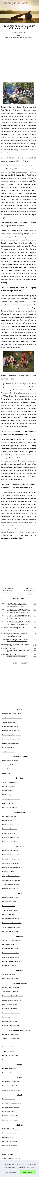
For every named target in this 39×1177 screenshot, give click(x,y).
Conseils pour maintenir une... (11, 1013)
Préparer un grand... (8, 1099)
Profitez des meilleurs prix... (10, 1047)
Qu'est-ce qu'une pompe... (10, 1021)
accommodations (6, 267)
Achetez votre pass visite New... (11, 1158)
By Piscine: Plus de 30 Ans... (10, 1004)
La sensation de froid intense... (11, 1085)
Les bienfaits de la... (8, 790)
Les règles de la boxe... (9, 1111)
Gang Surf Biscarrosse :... (10, 1068)
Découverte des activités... (10, 1141)
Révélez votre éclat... (8, 803)
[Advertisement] (19, 59)
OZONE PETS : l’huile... (9, 722)
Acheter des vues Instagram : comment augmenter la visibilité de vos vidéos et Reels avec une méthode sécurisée (19, 623)
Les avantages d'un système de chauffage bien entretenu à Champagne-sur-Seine (17, 635)
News (18, 35)
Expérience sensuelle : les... (10, 953)
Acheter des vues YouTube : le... (12, 718)
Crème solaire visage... (9, 782)
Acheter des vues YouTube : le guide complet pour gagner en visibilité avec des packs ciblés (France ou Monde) (18, 611)
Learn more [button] (30, 1167)
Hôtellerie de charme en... (10, 1133)
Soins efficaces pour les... (10, 769)
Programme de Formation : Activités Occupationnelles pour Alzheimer (17, 640)
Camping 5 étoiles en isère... (11, 876)
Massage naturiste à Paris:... (11, 948)
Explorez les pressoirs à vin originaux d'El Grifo (18, 644)
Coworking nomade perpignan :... (12, 867)
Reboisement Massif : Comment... (12, 996)
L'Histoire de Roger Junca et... (11, 824)
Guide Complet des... (8, 1137)
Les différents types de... (9, 965)
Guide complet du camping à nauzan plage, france (7, 590)
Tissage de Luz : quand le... (10, 991)
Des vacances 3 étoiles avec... (11, 854)
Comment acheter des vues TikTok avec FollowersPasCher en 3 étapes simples (18, 629)
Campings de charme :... (9, 871)
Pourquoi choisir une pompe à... (11, 1000)
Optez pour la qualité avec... (10, 1034)
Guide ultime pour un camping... (12, 880)
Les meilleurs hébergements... (11, 859)
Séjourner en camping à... (10, 1145)
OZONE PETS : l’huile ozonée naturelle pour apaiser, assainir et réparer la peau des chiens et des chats (19, 617)
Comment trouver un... (9, 786)
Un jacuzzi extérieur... (8, 914)
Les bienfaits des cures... (9, 833)
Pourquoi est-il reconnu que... (11, 837)
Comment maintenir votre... (10, 1055)
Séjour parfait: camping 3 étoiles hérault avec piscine (29, 591)
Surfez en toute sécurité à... (10, 1073)
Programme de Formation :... (11, 739)
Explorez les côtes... (8, 773)
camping (20, 492)
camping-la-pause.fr (19, 32)
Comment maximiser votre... (10, 888)
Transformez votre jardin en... (11, 910)
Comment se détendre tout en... (11, 961)
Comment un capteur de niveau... (12, 1060)
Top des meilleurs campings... (11, 884)
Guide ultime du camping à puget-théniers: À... (18, 37)
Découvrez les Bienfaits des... (11, 816)
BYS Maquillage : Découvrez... (11, 795)
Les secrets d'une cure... (9, 829)
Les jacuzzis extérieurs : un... (11, 918)
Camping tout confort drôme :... (11, 863)
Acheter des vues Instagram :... (11, 726)
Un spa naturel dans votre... (10, 931)
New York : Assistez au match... (11, 1103)
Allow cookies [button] (27, 1172)
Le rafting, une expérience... (10, 1120)
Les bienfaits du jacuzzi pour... (11, 901)
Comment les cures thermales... (11, 841)
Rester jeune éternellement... (11, 1090)
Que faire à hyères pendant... (11, 850)
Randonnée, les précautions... (11, 1115)
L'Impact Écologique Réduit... (11, 987)
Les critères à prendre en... (10, 1008)
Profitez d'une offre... (8, 906)
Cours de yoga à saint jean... (11, 799)
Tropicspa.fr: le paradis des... (11, 1038)
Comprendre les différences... (11, 927)
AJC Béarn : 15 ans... (8, 752)
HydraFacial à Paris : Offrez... (11, 897)
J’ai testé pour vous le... (9, 974)
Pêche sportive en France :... (11, 760)
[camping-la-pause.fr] (19, 11)
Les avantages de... (8, 1017)
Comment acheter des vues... (11, 730)
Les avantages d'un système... (11, 735)
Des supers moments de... (10, 807)
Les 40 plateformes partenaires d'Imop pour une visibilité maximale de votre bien (18, 650)
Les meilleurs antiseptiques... (11, 1081)
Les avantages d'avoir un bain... (11, 923)
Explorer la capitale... (8, 1154)
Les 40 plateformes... (8, 747)
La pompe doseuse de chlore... (11, 1025)
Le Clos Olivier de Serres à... (11, 1129)
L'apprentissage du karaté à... (11, 1107)
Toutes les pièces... (8, 1043)
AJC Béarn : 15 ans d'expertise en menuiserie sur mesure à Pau (17, 655)
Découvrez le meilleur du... (10, 944)
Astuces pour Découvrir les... (11, 1150)
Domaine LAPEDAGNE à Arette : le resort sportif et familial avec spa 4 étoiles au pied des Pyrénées (17, 605)
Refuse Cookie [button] (11, 1172)
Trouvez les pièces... (8, 1051)
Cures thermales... (7, 820)
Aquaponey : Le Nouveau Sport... (12, 765)
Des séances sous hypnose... (11, 978)
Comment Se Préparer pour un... (12, 940)
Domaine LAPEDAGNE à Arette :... (12, 713)
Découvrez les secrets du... (10, 957)
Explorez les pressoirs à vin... (11, 743)
